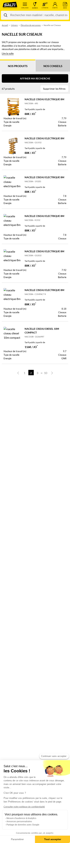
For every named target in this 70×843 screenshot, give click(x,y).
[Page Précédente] (18, 372)
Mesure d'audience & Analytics (21, 818)
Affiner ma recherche (35, 78)
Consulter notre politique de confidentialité (24, 807)
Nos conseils (52, 66)
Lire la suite (8, 53)
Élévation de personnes (31, 25)
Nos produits (17, 66)
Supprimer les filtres (54, 88)
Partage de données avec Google (22, 824)
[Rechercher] (5, 15)
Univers (14, 25)
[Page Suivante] (52, 372)
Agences (35, 8)
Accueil (5, 25)
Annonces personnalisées (19, 821)
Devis (65, 8)
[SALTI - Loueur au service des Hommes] (10, 5)
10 (45, 373)
